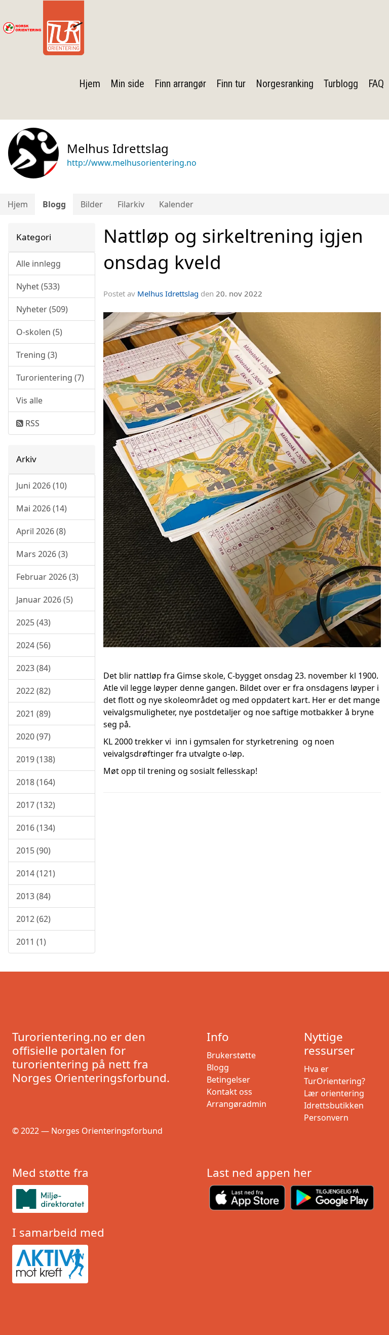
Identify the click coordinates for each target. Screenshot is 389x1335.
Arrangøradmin (236, 1103)
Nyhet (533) (38, 286)
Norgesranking (285, 84)
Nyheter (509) (42, 309)
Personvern (326, 1117)
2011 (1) (31, 941)
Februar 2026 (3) (47, 576)
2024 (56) (33, 645)
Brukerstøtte (231, 1055)
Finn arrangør (180, 84)
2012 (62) (33, 918)
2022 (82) (33, 690)
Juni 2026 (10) (41, 485)
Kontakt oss (229, 1091)
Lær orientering (334, 1093)
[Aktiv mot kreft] (97, 1264)
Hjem (89, 84)
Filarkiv (131, 204)
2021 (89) (33, 713)
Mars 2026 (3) (42, 554)
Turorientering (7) (50, 377)
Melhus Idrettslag (168, 293)
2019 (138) (35, 759)
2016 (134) (35, 827)
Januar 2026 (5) (44, 599)
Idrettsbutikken (334, 1105)
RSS (31, 423)
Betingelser (228, 1079)
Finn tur (231, 84)
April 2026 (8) (41, 531)
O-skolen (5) (39, 332)
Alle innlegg (38, 263)
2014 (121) (35, 873)
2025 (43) (33, 622)
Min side (127, 84)
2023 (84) (33, 668)
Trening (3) (36, 354)
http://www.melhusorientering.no (132, 162)
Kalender (176, 204)
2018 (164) (35, 782)
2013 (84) (33, 896)
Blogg (54, 204)
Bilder (92, 204)
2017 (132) (35, 804)
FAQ (376, 84)
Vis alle (29, 400)
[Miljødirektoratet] (97, 1199)
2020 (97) (33, 736)
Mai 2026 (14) (41, 508)
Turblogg (341, 84)
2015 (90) (33, 850)
